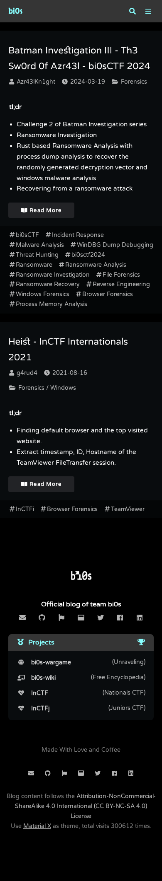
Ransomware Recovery (48, 284)
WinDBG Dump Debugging (115, 245)
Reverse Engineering (121, 284)
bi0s (15, 11)
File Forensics (121, 274)
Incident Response (78, 235)
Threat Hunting (37, 254)
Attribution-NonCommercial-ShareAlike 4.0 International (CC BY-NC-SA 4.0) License (85, 806)
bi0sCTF (27, 235)
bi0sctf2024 (88, 254)
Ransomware (34, 264)
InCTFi (25, 509)
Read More (45, 210)
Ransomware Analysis (95, 264)
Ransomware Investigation (53, 274)
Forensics (133, 81)
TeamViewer (128, 509)
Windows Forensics (42, 294)
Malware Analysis (40, 245)
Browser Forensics (107, 294)
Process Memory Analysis (51, 304)
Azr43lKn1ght (35, 81)
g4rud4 (26, 373)
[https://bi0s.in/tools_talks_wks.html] (141, 642)
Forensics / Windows (46, 387)
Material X (37, 826)
